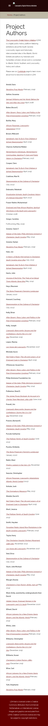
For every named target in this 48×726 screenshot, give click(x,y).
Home (9, 15)
